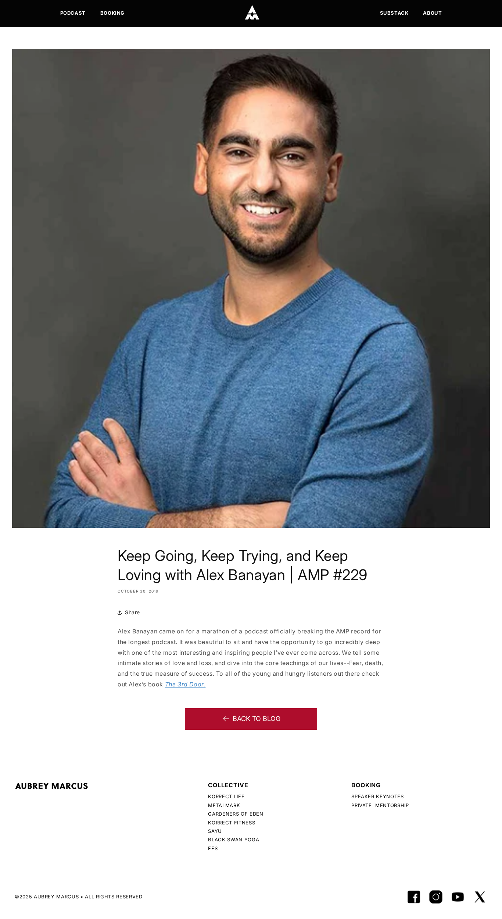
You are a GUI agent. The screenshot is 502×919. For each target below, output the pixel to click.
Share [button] (132, 612)
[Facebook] (413, 897)
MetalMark (224, 805)
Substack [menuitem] (394, 13)
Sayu (215, 831)
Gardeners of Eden (235, 814)
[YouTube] (458, 897)
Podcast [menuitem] (73, 13)
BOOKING (366, 785)
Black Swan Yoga (233, 839)
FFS (213, 848)
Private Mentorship (380, 805)
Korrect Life (226, 796)
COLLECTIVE (228, 785)
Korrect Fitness (231, 823)
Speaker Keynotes (377, 796)
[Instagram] (436, 897)
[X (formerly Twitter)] (480, 897)
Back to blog (256, 718)
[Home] (252, 12)
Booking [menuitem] (112, 13)
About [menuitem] (432, 13)
